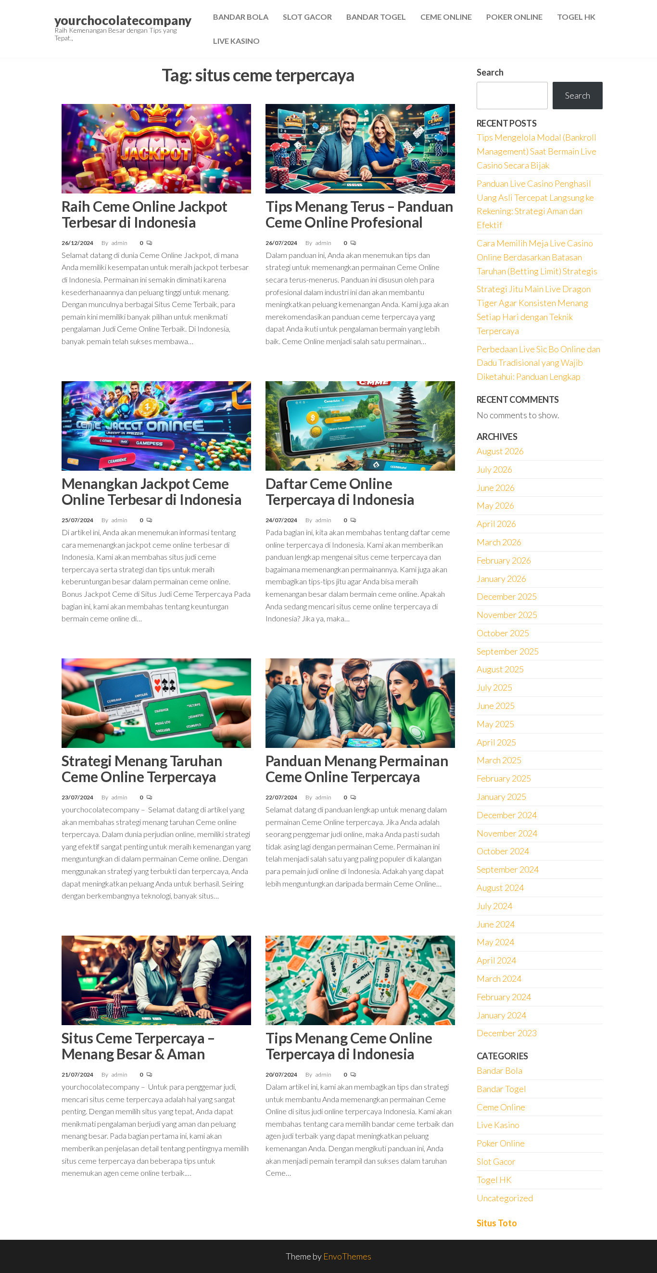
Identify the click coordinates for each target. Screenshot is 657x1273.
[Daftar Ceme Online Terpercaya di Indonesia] (360, 424)
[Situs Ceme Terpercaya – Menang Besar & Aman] (156, 979)
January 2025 (501, 796)
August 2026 (500, 451)
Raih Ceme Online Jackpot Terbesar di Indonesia (144, 214)
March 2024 (499, 978)
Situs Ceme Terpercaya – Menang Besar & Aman (138, 1045)
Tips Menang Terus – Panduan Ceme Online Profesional (359, 214)
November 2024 (507, 833)
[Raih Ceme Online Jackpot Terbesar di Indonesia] (156, 147)
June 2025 (496, 705)
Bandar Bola (240, 16)
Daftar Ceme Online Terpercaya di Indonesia (340, 491)
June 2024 (496, 924)
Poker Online (514, 16)
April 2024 (496, 960)
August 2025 (500, 669)
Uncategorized (505, 1198)
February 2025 (504, 778)
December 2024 (507, 815)
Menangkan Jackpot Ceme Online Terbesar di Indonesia (151, 491)
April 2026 (496, 523)
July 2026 (494, 469)
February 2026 (504, 560)
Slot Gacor (307, 16)
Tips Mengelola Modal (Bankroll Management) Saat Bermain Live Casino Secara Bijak (536, 151)
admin (120, 242)
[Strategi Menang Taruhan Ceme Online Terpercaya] (156, 701)
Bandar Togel (376, 16)
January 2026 (501, 578)
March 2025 (499, 760)
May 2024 (495, 942)
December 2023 (507, 1033)
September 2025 (508, 651)
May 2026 (495, 505)
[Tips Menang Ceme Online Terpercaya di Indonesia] (360, 979)
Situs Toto (497, 1223)
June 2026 (496, 487)
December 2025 (507, 596)
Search (490, 72)
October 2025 (503, 633)
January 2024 (501, 1015)
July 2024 (494, 905)
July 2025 (494, 687)
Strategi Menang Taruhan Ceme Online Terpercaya (142, 768)
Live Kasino (236, 40)
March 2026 (499, 542)
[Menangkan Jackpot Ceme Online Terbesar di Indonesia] (156, 424)
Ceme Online (446, 16)
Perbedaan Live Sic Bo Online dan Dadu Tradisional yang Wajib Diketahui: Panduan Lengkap (538, 363)
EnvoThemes (347, 1256)
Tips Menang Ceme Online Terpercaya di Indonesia (348, 1045)
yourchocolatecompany (122, 20)
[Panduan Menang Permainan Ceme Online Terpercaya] (360, 701)
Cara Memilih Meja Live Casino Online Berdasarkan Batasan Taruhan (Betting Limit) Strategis (537, 257)
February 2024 (504, 996)
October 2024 (503, 851)
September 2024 (508, 869)
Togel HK (576, 16)
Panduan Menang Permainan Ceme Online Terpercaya (357, 768)
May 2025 (495, 724)
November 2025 (507, 614)
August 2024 (500, 887)
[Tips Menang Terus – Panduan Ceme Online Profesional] (360, 147)
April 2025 (496, 742)
